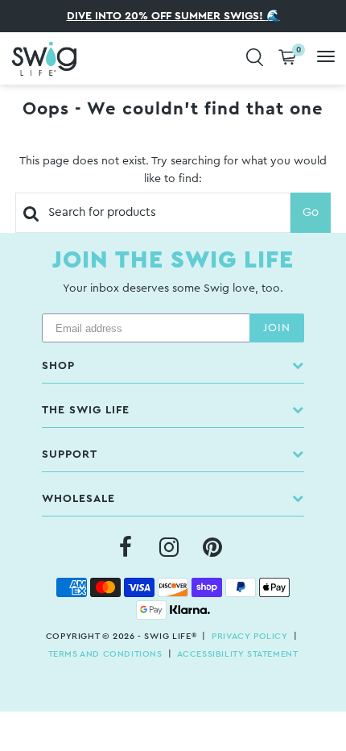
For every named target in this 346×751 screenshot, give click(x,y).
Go (311, 212)
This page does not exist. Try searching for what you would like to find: (173, 170)
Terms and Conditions (105, 653)
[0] (287, 58)
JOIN (276, 328)
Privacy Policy (249, 636)
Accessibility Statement (238, 653)
